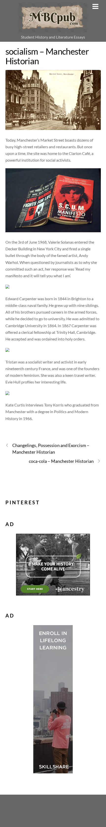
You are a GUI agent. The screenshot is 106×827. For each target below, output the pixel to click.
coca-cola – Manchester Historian (61, 461)
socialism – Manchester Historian (47, 56)
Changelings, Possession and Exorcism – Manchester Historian (50, 449)
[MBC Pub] (52, 29)
